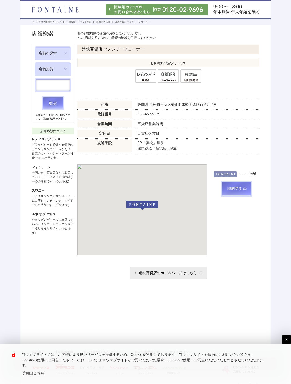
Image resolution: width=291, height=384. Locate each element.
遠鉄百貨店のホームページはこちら (168, 273)
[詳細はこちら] (33, 373)
